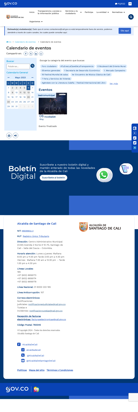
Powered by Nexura (128, 397)
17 (16, 97)
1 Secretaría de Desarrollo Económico (82, 70)
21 (32, 97)
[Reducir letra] (134, 138)
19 (24, 97)
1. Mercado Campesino (114, 70)
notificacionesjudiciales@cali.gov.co (47, 304)
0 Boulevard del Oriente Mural (111, 66)
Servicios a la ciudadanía (71, 12)
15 (9, 97)
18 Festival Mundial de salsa (55, 74)
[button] (131, 17)
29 (8, 106)
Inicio (31, 12)
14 (32, 92)
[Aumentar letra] (134, 142)
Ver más (114, 83)
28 (32, 102)
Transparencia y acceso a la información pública (49, 12)
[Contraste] (134, 128)
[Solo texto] (134, 133)
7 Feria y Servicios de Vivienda (56, 79)
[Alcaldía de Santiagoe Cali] (15, 17)
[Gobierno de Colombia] (13, 3)
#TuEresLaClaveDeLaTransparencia (77, 66)
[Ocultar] (134, 147)
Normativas (117, 12)
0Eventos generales (51, 70)
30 (12, 106)
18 (20, 97)
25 (20, 102)
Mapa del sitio (36, 370)
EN (130, 4)
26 (24, 102)
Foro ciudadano (49, 66)
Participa (89, 12)
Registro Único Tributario (36, 236)
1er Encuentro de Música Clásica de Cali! (91, 74)
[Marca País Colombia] (36, 389)
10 (16, 92)
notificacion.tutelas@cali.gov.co (46, 311)
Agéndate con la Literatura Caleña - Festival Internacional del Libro (74, 83)
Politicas (22, 370)
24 (16, 102)
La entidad (101, 12)
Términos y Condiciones (60, 370)
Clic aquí (125, 31)
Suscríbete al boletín (53, 177)
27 (28, 102)
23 (12, 102)
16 (12, 97)
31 (16, 106)
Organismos (34, 21)
